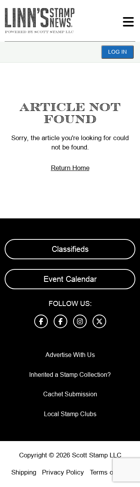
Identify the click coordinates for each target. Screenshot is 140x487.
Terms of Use (109, 472)
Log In (117, 52)
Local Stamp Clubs (70, 414)
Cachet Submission (70, 394)
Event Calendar (70, 279)
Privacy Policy (63, 472)
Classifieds (70, 249)
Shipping (23, 472)
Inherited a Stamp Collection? (70, 374)
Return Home (70, 168)
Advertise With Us (70, 355)
